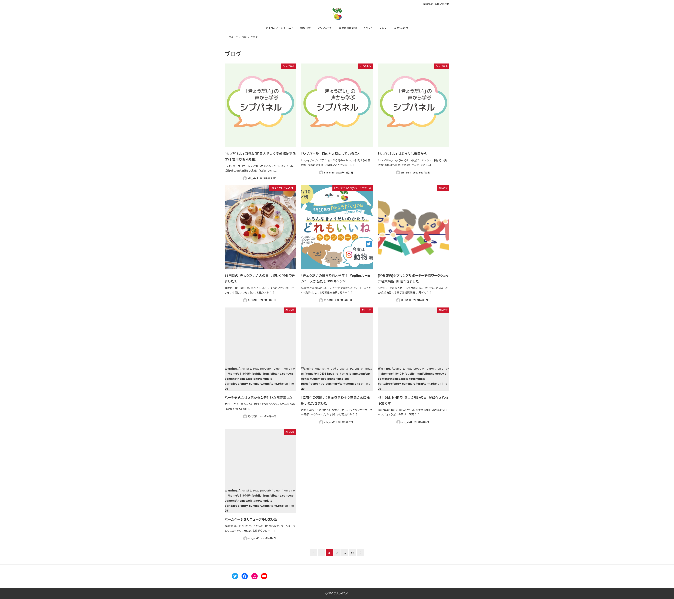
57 (352, 552)
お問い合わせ (442, 3)
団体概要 (428, 3)
